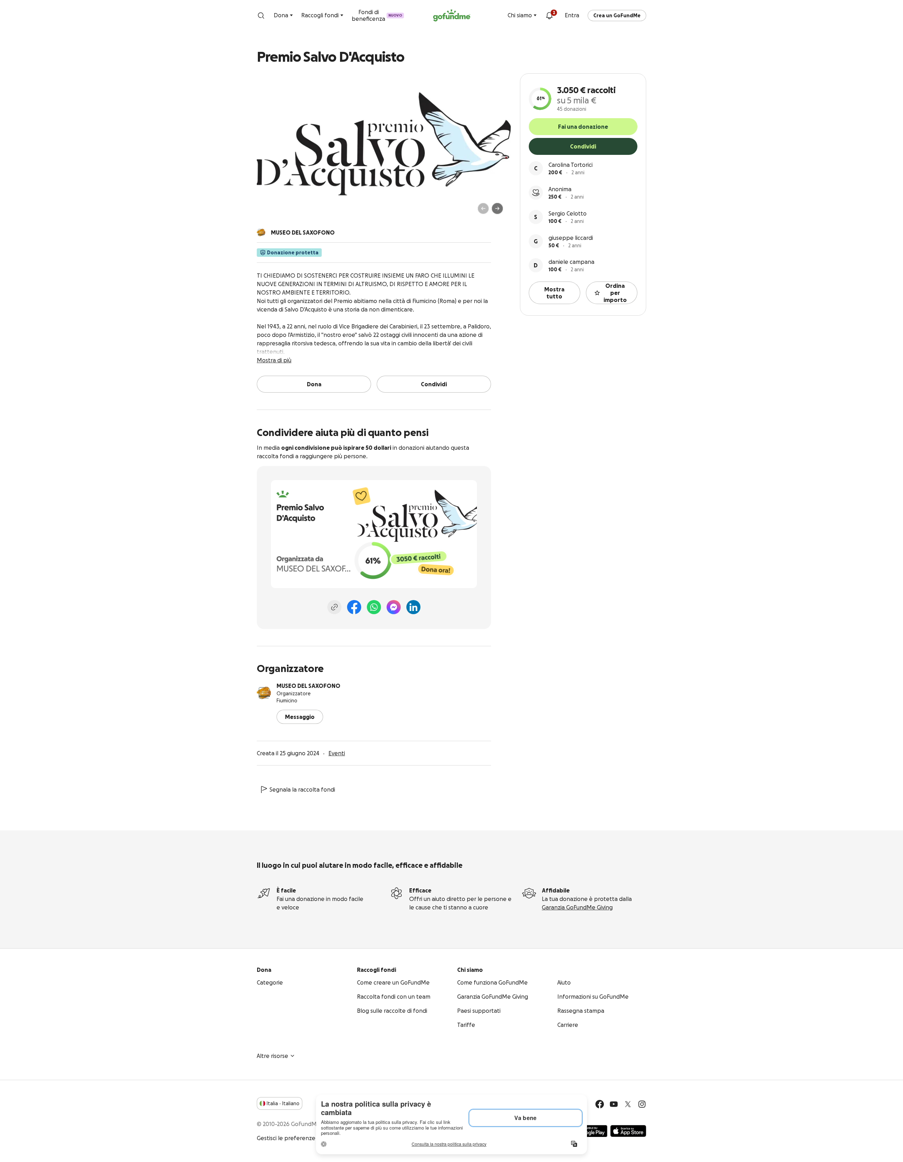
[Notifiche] (549, 15)
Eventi (336, 753)
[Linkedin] (413, 607)
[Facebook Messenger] (394, 607)
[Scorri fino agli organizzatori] (261, 232)
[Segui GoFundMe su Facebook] (600, 1104)
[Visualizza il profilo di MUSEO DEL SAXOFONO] (264, 693)
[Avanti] (497, 208)
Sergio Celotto (568, 213)
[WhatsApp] (374, 607)
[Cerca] (261, 15)
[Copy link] (334, 607)
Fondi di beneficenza (377, 15)
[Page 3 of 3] (281, 212)
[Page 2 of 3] (276, 212)
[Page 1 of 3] (269, 212)
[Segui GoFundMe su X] (628, 1104)
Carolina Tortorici (571, 165)
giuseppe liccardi (571, 238)
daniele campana (571, 262)
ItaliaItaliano (283, 1103)
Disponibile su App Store (628, 1131)
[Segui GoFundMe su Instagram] (642, 1104)
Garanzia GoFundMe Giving (577, 907)
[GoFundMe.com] (451, 15)
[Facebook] (354, 607)
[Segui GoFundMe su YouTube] (614, 1104)
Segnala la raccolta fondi (302, 789)
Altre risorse (272, 1056)
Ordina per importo (615, 293)
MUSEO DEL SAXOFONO (308, 686)
